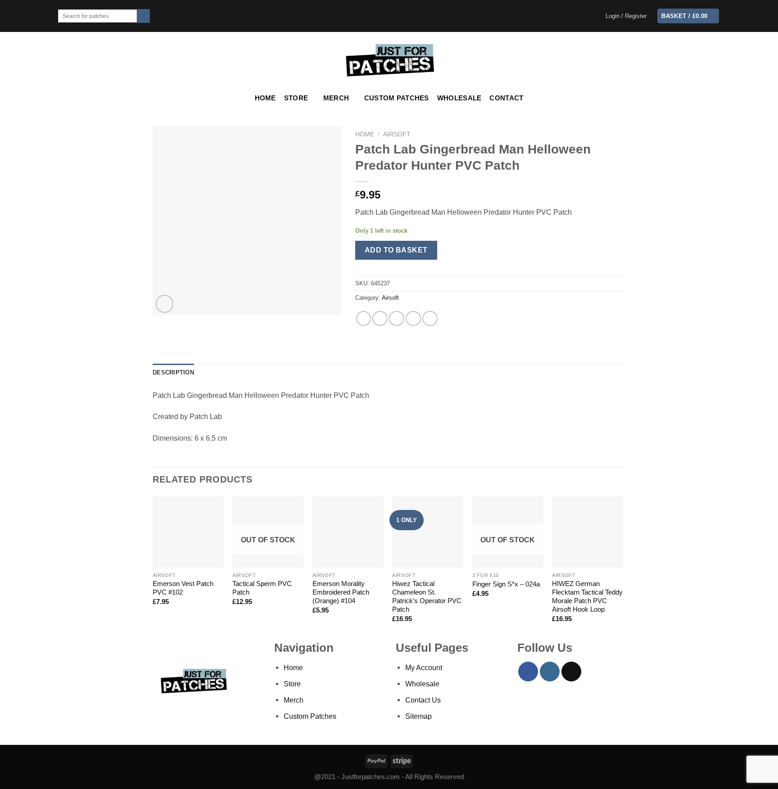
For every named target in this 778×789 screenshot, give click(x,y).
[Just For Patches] (389, 60)
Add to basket (396, 250)
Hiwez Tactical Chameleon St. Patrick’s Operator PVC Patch (426, 596)
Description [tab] (173, 372)
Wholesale (459, 98)
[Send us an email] (571, 671)
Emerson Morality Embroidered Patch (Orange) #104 (340, 592)
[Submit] (143, 16)
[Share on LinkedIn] (430, 318)
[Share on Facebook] (363, 318)
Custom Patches (396, 98)
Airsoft (397, 134)
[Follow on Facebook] (528, 671)
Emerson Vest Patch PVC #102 (183, 588)
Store (296, 98)
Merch (336, 98)
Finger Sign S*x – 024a (506, 584)
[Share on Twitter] (380, 318)
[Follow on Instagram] (550, 671)
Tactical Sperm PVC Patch (262, 588)
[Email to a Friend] (396, 318)
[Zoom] (165, 304)
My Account (423, 667)
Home (265, 98)
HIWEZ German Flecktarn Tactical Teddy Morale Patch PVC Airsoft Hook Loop (587, 596)
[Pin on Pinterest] (413, 318)
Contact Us (423, 700)
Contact (506, 98)
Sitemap (418, 716)
